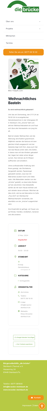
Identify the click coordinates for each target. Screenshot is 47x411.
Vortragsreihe (25, 281)
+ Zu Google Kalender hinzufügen (24, 337)
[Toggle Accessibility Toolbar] (42, 406)
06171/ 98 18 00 (27, 298)
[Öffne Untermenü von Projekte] (40, 28)
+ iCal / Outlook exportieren (24, 344)
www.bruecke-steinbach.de (15, 390)
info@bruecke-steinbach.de (26, 306)
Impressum (26, 405)
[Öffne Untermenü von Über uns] (40, 21)
